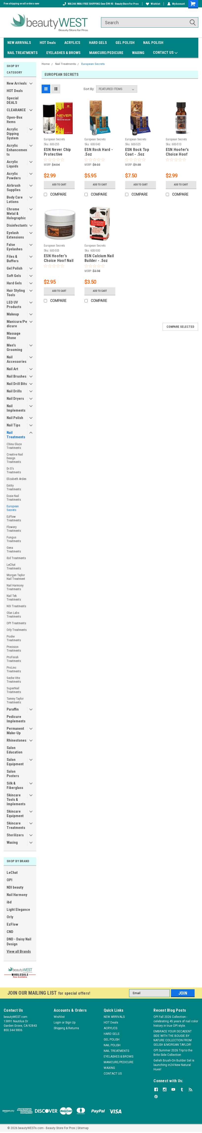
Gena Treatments (14, 549)
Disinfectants (17, 225)
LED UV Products (14, 304)
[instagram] (165, 1089)
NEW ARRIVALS (19, 42)
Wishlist (155, 3)
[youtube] (173, 1089)
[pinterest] (156, 1096)
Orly (10, 917)
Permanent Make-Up (15, 730)
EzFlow (12, 924)
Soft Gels (14, 276)
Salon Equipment (15, 761)
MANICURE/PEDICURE (106, 53)
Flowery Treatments (14, 528)
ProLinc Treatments (14, 669)
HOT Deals (48, 42)
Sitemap (82, 1128)
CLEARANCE (16, 110)
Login (57, 1022)
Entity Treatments (14, 487)
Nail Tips (13, 425)
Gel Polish (14, 268)
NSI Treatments (16, 606)
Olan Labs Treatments (14, 614)
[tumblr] (182, 1089)
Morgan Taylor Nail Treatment (16, 577)
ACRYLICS (72, 42)
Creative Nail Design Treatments (15, 458)
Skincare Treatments (16, 825)
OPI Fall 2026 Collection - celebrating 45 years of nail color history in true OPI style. (175, 1021)
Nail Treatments (16, 434)
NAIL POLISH (153, 42)
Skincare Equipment (15, 813)
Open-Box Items (14, 119)
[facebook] (156, 1089)
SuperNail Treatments (14, 690)
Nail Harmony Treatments (15, 587)
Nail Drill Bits (17, 384)
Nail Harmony (17, 895)
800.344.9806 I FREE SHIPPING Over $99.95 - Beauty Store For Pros (103, 3)
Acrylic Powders (14, 175)
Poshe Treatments (14, 638)
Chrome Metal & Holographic (16, 213)
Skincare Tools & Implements (16, 799)
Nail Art (12, 369)
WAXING (138, 53)
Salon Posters (13, 773)
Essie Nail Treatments (14, 497)
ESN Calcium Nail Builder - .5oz (99, 258)
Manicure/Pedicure (17, 323)
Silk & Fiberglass (15, 785)
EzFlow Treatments (14, 518)
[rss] (190, 1089)
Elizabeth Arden (16, 479)
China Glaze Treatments (14, 446)
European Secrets (13, 508)
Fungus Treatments (14, 539)
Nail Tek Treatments (14, 597)
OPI (9, 880)
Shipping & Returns (66, 1028)
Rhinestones (16, 740)
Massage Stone (13, 335)
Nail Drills (14, 391)
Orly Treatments (17, 630)
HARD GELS (98, 42)
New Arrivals (17, 83)
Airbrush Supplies (13, 187)
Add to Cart (59, 184)
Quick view (59, 131)
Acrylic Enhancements (17, 150)
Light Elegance (18, 909)
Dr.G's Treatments (14, 470)
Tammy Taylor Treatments (15, 700)
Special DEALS (12, 100)
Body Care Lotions (15, 199)
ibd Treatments (16, 558)
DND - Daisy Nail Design (19, 941)
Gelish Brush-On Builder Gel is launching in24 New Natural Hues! (173, 1065)
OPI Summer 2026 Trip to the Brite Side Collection (172, 1053)
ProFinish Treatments (14, 659)
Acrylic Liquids (12, 164)
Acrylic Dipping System (13, 133)
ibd (9, 902)
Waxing (12, 842)
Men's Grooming (14, 347)
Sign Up (70, 1022)
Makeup (13, 314)
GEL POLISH (125, 42)
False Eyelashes (14, 246)
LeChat (12, 872)
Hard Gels (14, 283)
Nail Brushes (16, 376)
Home (46, 64)
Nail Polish (15, 418)
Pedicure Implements (16, 718)
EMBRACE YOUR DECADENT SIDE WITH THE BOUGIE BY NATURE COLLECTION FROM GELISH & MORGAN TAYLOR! (172, 1038)
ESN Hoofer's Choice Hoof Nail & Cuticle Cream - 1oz (58, 258)
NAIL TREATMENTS (22, 53)
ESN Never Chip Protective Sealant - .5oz (57, 152)
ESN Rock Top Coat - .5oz (137, 152)
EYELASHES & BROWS (63, 53)
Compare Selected (180, 327)
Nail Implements (16, 408)
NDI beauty (15, 887)
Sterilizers (15, 835)
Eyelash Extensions (15, 235)
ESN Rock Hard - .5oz (98, 152)
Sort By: (89, 89)
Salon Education (14, 750)
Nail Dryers (15, 398)
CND (10, 932)
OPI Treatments (16, 623)
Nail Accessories (16, 359)
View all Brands (19, 951)
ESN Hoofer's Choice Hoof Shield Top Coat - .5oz (181, 152)
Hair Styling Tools (16, 292)
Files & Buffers (12, 258)
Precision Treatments (14, 648)
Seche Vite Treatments (14, 679)
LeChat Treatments (14, 566)
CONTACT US (163, 52)
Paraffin (13, 709)
